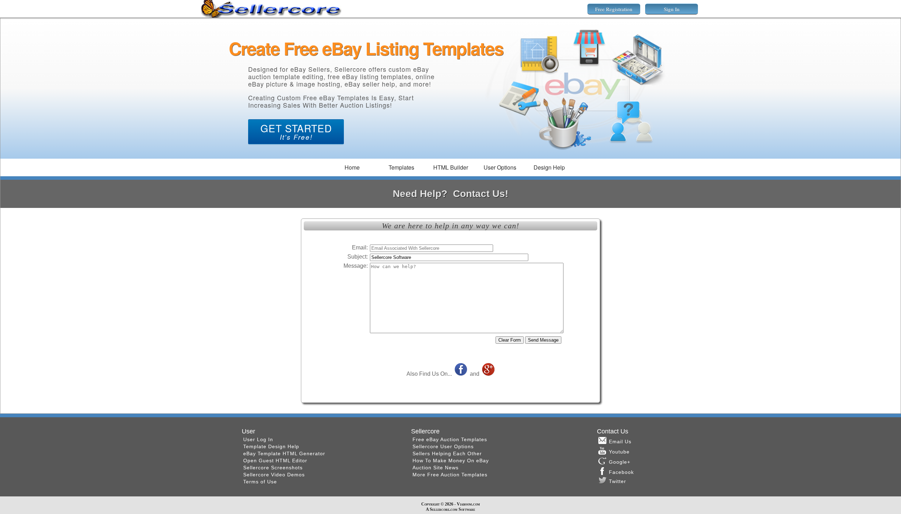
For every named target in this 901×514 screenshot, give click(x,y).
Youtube (619, 452)
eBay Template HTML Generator (284, 453)
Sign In (672, 9)
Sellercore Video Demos (274, 474)
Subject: (357, 257)
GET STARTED (296, 131)
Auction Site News (435, 467)
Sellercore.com (444, 509)
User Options (500, 167)
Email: (360, 247)
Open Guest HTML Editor (275, 460)
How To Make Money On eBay (450, 460)
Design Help (549, 167)
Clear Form (509, 340)
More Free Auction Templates (449, 474)
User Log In (258, 439)
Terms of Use (260, 481)
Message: (356, 266)
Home (352, 167)
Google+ (619, 462)
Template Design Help (271, 446)
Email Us (620, 441)
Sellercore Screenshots (273, 467)
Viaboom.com (468, 504)
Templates (401, 167)
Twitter (617, 481)
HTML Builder (450, 167)
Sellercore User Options (443, 446)
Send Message (543, 340)
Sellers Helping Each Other (447, 453)
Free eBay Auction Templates (449, 439)
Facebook (622, 472)
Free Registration (613, 9)
